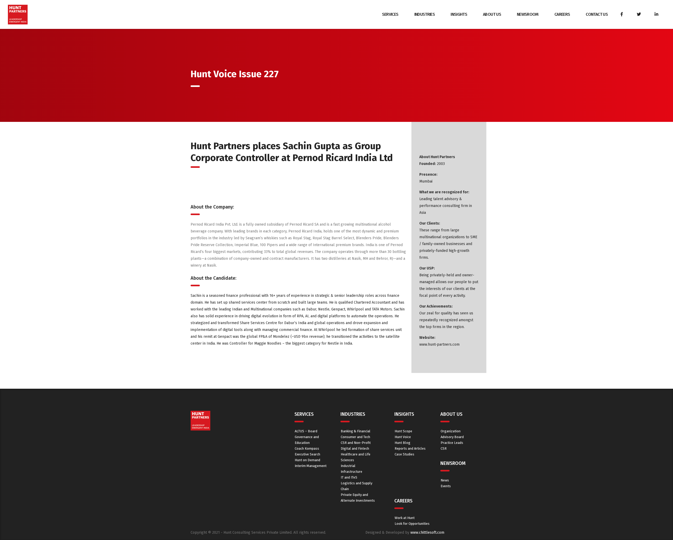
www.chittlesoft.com (427, 532)
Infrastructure (351, 472)
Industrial (348, 466)
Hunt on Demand (307, 460)
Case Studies (404, 454)
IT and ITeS (349, 477)
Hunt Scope (403, 431)
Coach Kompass (307, 448)
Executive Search (307, 454)
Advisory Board (452, 437)
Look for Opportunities (412, 524)
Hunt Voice (403, 437)
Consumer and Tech (355, 437)
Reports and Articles (410, 448)
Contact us (597, 14)
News (445, 480)
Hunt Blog (402, 443)
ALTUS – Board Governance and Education (307, 437)
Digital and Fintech (355, 448)
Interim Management (311, 466)
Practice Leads (452, 443)
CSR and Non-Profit (356, 443)
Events (446, 486)
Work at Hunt (405, 518)
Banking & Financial (355, 431)
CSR (444, 448)
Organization (451, 431)
